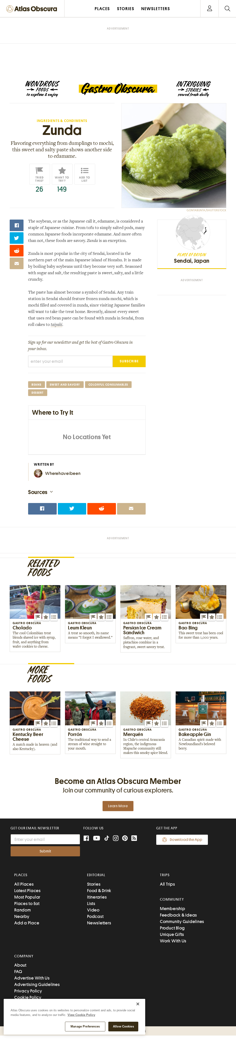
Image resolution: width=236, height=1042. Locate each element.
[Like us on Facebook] (86, 839)
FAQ (18, 971)
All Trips (167, 884)
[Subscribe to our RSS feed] (134, 839)
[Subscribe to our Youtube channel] (96, 839)
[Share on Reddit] (17, 250)
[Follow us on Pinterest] (125, 839)
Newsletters (99, 923)
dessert (38, 392)
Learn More (118, 806)
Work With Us (173, 941)
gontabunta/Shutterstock (206, 210)
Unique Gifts (172, 934)
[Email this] (17, 263)
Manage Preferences (85, 1026)
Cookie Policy (27, 997)
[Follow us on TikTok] (106, 839)
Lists (91, 903)
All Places (24, 884)
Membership (172, 908)
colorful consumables (108, 384)
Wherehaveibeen (63, 473)
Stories (93, 884)
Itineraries (97, 897)
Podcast (95, 916)
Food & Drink (99, 890)
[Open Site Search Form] (227, 8)
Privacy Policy (28, 991)
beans (36, 384)
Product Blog (172, 928)
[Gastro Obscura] (42, 89)
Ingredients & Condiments (62, 121)
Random (22, 910)
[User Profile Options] (209, 8)
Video (93, 910)
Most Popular (27, 897)
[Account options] (209, 9)
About (20, 965)
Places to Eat (27, 903)
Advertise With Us (32, 978)
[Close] (138, 1004)
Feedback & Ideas (178, 915)
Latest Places (27, 890)
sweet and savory (65, 384)
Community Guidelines (182, 921)
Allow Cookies (123, 1026)
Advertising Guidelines (37, 984)
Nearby (22, 916)
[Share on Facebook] (17, 225)
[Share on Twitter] (17, 238)
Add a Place (26, 923)
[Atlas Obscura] (32, 9)
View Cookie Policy (81, 1015)
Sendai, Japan (191, 261)
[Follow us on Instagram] (115, 839)
